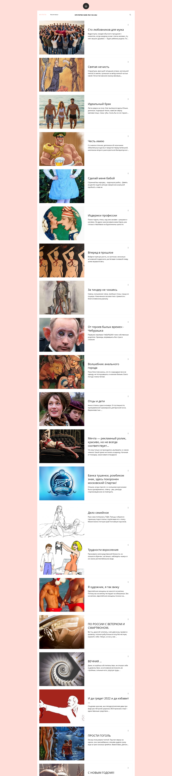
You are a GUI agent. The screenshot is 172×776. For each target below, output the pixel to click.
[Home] (86, 6)
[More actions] (129, 25)
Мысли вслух (54, 14)
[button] (130, 15)
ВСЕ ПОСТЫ (42, 14)
